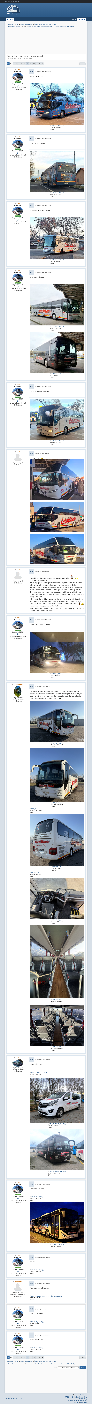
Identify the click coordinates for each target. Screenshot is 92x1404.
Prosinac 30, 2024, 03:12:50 (42, 571)
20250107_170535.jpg (37, 1197)
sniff (50, 26)
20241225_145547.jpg (57, 440)
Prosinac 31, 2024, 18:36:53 (44, 619)
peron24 (34, 26)
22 (31, 63)
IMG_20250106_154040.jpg (58, 1171)
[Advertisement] (46, 41)
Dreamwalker (45, 26)
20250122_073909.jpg (37, 1348)
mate (29, 26)
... (36, 63)
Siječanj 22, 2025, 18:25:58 (43, 1335)
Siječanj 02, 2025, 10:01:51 (43, 686)
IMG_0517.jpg (57, 866)
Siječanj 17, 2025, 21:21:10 (43, 1309)
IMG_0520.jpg (57, 920)
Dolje (8, 63)
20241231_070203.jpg (57, 673)
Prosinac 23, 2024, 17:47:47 (44, 205)
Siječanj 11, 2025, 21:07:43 (43, 1257)
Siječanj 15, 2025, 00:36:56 (43, 1283)
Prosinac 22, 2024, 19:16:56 (44, 138)
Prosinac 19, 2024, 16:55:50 (44, 71)
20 (24, 63)
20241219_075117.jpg (57, 259)
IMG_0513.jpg (57, 802)
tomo (18, 451)
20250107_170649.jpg (57, 1244)
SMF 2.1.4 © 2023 (69, 1397)
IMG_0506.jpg (57, 1046)
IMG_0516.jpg (35, 872)
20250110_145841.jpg (37, 1270)
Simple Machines (81, 1397)
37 (39, 63)
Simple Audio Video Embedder (77, 1400)
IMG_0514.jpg (57, 743)
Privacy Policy (82, 1399)
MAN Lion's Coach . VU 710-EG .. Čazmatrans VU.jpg (46, 1296)
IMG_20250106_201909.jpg (39, 1072)
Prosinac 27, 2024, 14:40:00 (42, 453)
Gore (8, 1357)
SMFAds (76, 1402)
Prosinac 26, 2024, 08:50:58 (44, 386)
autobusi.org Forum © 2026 (13, 1398)
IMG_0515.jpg (35, 809)
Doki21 (18, 1057)
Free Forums (83, 1402)
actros (39, 26)
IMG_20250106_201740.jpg (58, 1124)
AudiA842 (18, 1281)
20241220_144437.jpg (57, 373)
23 (34, 63)
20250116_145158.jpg (37, 1322)
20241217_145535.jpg (57, 192)
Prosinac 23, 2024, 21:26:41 (44, 272)
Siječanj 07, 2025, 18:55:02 (43, 1059)
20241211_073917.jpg (57, 125)
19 (21, 63)
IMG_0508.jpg (57, 999)
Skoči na (55, 1367)
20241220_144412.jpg (57, 326)
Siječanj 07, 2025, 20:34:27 (43, 1184)
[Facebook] (18, 86)
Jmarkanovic (18, 685)
